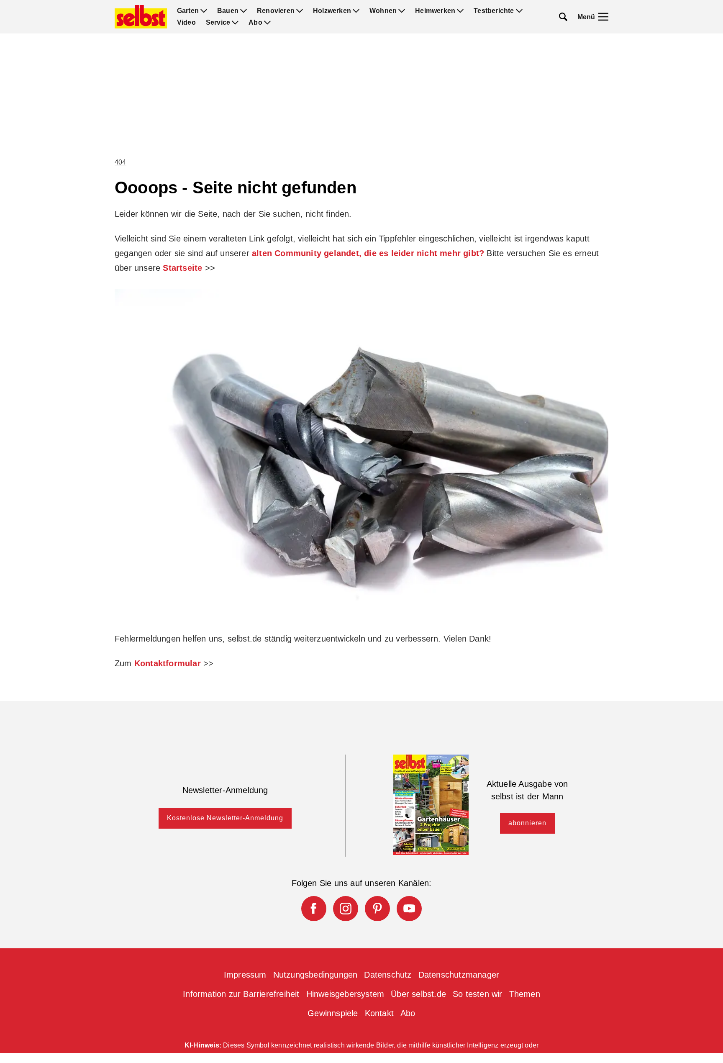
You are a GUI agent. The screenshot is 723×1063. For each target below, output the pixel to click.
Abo (255, 22)
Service (218, 22)
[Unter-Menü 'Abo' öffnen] (267, 22)
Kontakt (379, 1013)
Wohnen (383, 11)
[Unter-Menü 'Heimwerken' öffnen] (460, 10)
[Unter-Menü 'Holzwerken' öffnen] (356, 10)
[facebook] (313, 908)
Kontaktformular (167, 663)
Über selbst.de (418, 994)
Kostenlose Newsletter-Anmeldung (225, 818)
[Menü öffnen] (603, 17)
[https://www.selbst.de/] (141, 16)
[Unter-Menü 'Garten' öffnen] (203, 10)
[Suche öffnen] (563, 17)
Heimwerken (435, 11)
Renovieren (276, 11)
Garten (188, 11)
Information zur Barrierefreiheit (241, 994)
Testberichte (494, 11)
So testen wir (478, 994)
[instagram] (345, 908)
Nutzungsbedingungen (315, 974)
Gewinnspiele (333, 1013)
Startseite (182, 267)
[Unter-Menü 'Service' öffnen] (235, 22)
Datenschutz (387, 974)
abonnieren (527, 823)
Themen (524, 994)
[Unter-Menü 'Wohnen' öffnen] (401, 10)
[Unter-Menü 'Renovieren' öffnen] (299, 10)
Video (186, 22)
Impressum (245, 974)
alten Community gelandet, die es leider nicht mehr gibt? (368, 253)
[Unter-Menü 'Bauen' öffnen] (243, 10)
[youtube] (409, 908)
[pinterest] (377, 908)
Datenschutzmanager (459, 974)
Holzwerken (332, 11)
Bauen (227, 11)
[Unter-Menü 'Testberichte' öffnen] (519, 10)
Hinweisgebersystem (345, 994)
